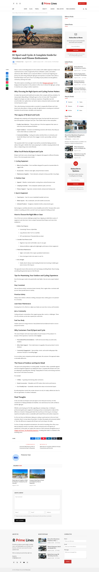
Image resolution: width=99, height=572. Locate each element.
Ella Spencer (68, 139)
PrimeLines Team (20, 61)
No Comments (49, 61)
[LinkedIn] (7, 79)
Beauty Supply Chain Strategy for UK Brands (80, 74)
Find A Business (70, 9)
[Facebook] (7, 73)
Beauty (45, 9)
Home (25, 9)
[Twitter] (7, 76)
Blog (30, 9)
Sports (14, 51)
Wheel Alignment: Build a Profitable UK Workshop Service (79, 147)
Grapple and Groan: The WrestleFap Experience (26, 430)
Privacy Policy (75, 55)
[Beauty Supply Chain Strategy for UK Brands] (69, 75)
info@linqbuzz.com (16, 558)
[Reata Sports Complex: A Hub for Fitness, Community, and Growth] (20, 473)
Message (66, 549)
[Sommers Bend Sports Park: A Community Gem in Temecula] (37, 473)
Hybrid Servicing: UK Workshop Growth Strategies (80, 154)
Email (65, 544)
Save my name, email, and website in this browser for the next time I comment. (34, 516)
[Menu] (13, 9)
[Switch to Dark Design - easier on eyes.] (84, 9)
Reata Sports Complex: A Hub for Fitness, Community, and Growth (20, 482)
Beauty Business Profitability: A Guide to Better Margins (80, 67)
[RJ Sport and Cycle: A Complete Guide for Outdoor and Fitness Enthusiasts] (37, 32)
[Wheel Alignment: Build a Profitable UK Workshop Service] (69, 148)
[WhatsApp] (7, 85)
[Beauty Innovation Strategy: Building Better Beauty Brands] (69, 82)
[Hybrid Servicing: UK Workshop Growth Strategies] (69, 155)
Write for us (82, 3)
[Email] (7, 88)
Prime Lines (27, 569)
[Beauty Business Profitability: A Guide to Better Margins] (69, 68)
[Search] (86, 9)
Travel (37, 9)
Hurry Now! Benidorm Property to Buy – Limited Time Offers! (74, 135)
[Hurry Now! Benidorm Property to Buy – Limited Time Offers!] (76, 126)
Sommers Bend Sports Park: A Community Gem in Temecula (37, 482)
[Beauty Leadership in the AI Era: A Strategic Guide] (69, 89)
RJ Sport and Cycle (48, 83)
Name (65, 539)
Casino (52, 9)
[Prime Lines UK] (49, 3)
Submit (68, 561)
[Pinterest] (7, 82)
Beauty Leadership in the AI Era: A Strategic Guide (80, 88)
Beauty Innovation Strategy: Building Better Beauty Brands (80, 81)
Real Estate (60, 9)
